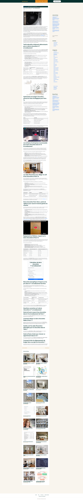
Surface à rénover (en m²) (31, 267)
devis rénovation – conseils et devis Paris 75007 (28, 390)
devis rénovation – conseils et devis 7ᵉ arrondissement (41, 376)
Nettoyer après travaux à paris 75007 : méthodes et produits (56, 28)
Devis (27, 364)
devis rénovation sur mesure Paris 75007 (28, 455)
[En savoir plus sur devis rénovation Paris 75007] (42, 397)
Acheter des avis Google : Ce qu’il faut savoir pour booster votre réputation (56, 22)
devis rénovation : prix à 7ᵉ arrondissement (27, 403)
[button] (57, 1)
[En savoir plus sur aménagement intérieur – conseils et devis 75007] (29, 357)
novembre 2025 (55, 42)
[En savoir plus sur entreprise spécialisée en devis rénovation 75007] (42, 462)
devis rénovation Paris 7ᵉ (27, 415)
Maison (54, 71)
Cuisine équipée (55, 59)
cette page (24, 126)
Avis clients (46, 1)
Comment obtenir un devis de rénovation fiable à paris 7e (40, 481)
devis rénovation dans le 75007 (40, 428)
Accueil (36, 1)
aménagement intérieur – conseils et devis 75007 (28, 363)
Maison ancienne (56, 72)
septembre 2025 (56, 44)
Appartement (55, 51)
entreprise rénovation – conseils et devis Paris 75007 (28, 468)
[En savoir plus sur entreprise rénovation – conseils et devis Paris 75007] (29, 462)
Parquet (55, 74)
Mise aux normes (56, 73)
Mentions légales (47, 494)
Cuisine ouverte (55, 60)
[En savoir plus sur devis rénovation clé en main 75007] (42, 410)
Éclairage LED (55, 65)
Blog (42, 1)
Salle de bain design (56, 79)
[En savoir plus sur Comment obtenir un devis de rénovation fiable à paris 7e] (42, 475)
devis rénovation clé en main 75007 (41, 415)
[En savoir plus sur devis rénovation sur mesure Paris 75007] (29, 449)
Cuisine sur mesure (56, 61)
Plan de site (55, 89)
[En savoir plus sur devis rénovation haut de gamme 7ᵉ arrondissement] (42, 436)
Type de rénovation (30, 271)
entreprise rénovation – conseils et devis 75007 (41, 455)
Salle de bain (55, 78)
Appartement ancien (56, 52)
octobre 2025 (55, 43)
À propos (40, 1)
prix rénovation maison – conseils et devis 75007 (41, 363)
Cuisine (54, 58)
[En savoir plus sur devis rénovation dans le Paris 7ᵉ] (29, 436)
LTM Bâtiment (42, 35)
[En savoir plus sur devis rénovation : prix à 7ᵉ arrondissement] (29, 397)
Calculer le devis (36, 279)
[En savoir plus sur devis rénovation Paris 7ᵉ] (29, 410)
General (55, 66)
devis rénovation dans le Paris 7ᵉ (28, 441)
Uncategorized (55, 81)
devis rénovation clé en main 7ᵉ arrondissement (28, 428)
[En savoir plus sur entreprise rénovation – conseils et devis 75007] (42, 449)
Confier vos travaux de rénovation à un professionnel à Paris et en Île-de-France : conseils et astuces (56, 18)
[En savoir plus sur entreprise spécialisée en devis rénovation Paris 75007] (29, 475)
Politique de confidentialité (42, 496)
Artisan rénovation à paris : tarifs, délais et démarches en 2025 (56, 31)
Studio (54, 80)
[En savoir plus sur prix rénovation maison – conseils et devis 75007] (42, 357)
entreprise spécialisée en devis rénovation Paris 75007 (28, 481)
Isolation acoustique (56, 67)
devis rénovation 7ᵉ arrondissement (41, 389)
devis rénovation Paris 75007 (40, 402)
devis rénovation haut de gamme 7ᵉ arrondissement (41, 442)
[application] (43, 1)
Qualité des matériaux (30, 275)
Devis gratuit (55, 64)
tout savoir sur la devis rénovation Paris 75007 (29, 376)
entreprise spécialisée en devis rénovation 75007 (40, 468)
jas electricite (25, 1)
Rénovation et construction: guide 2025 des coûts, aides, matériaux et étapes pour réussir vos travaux (56, 103)
